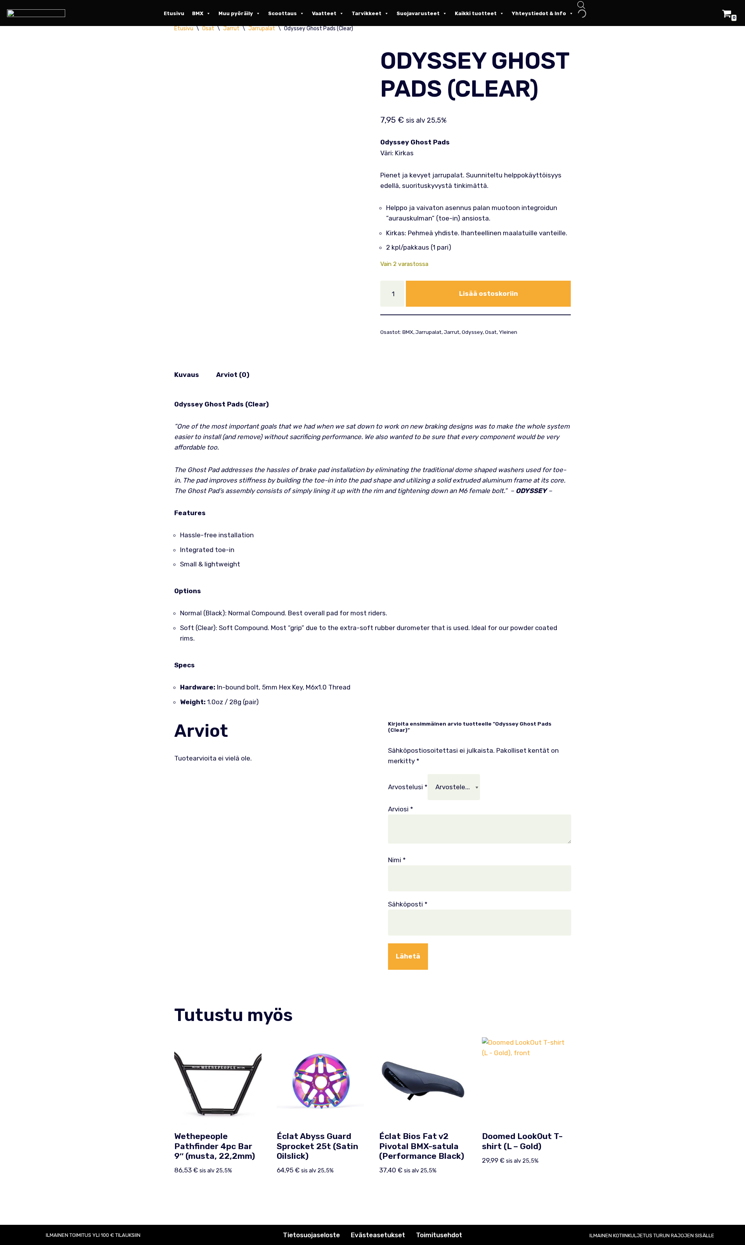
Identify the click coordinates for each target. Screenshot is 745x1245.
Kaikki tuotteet (476, 13)
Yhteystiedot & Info (539, 13)
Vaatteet (324, 13)
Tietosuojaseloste (311, 1235)
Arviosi (400, 809)
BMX (197, 13)
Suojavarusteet (418, 13)
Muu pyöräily (235, 13)
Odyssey (472, 332)
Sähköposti (408, 904)
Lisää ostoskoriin (488, 293)
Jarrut (451, 332)
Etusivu (174, 13)
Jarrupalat (429, 332)
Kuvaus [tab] (186, 375)
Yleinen (508, 332)
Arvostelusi (408, 787)
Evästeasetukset (378, 1235)
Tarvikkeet (366, 13)
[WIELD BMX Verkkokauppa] (38, 13)
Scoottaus (282, 13)
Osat (491, 332)
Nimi (397, 860)
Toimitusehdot (439, 1235)
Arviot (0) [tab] (232, 375)
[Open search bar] (581, 6)
